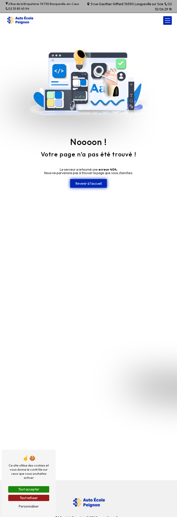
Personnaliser (29, 506)
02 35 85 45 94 (18, 9)
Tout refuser (29, 498)
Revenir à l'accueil (88, 183)
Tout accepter (28, 489)
